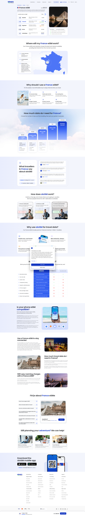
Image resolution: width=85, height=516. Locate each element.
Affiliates (39, 492)
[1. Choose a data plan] (25, 210)
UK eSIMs (27, 494)
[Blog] (25, 442)
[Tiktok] (67, 509)
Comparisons (51, 482)
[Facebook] (56, 509)
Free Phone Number (40, 486)
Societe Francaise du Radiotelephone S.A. (24, 56)
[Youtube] (62, 509)
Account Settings (64, 492)
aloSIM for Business (40, 484)
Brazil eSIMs (27, 498)
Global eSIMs (28, 480)
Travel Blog (52, 476)
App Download (40, 478)
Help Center (64, 488)
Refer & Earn (39, 496)
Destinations (19, 5)
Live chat (63, 478)
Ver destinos (56, 2)
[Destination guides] (42, 442)
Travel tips (51, 486)
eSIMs (50, 484)
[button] (32, 17)
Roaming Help (51, 498)
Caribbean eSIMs (28, 486)
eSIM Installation (40, 480)
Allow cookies (42, 264)
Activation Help (64, 480)
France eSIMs (28, 496)
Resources (51, 474)
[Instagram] (65, 509)
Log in (62, 486)
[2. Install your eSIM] (42, 210)
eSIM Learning (52, 488)
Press (38, 494)
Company (40, 474)
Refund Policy (63, 482)
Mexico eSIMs (28, 492)
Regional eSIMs (29, 476)
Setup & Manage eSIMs (65, 494)
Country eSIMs (28, 488)
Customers (64, 476)
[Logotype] (11, 2)
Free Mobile (23, 54)
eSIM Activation (40, 482)
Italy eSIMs (27, 500)
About (39, 488)
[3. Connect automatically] (60, 210)
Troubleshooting (64, 498)
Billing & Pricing (64, 496)
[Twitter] (58, 509)
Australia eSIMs (28, 502)
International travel (52, 478)
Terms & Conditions (64, 484)
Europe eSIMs (28, 478)
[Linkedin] (60, 509)
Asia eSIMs (27, 484)
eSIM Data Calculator (52, 494)
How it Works (40, 476)
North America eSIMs (29, 482)
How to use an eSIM (52, 496)
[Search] (69, 2)
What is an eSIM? (52, 492)
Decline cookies (42, 267)
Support (63, 474)
